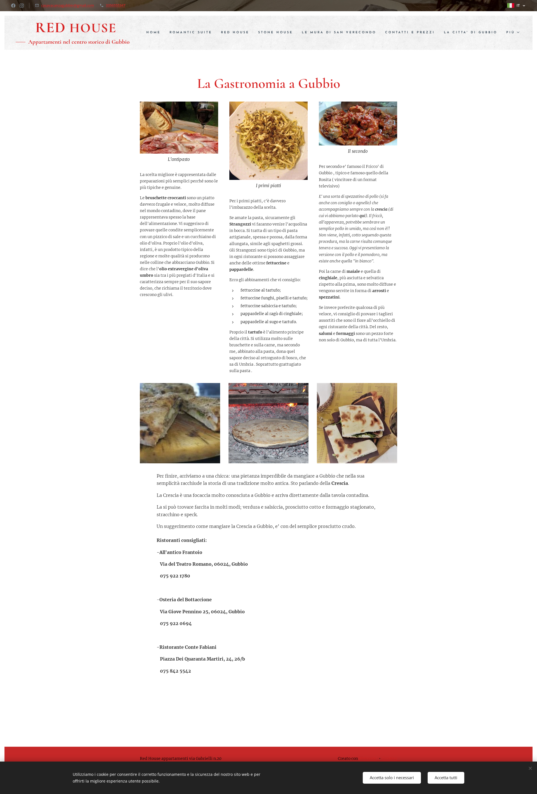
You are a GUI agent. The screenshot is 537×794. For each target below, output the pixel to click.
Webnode (368, 758)
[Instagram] (21, 5)
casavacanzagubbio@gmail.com (67, 5)
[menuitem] (155, 33)
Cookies (389, 758)
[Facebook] (13, 5)
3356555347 (115, 5)
